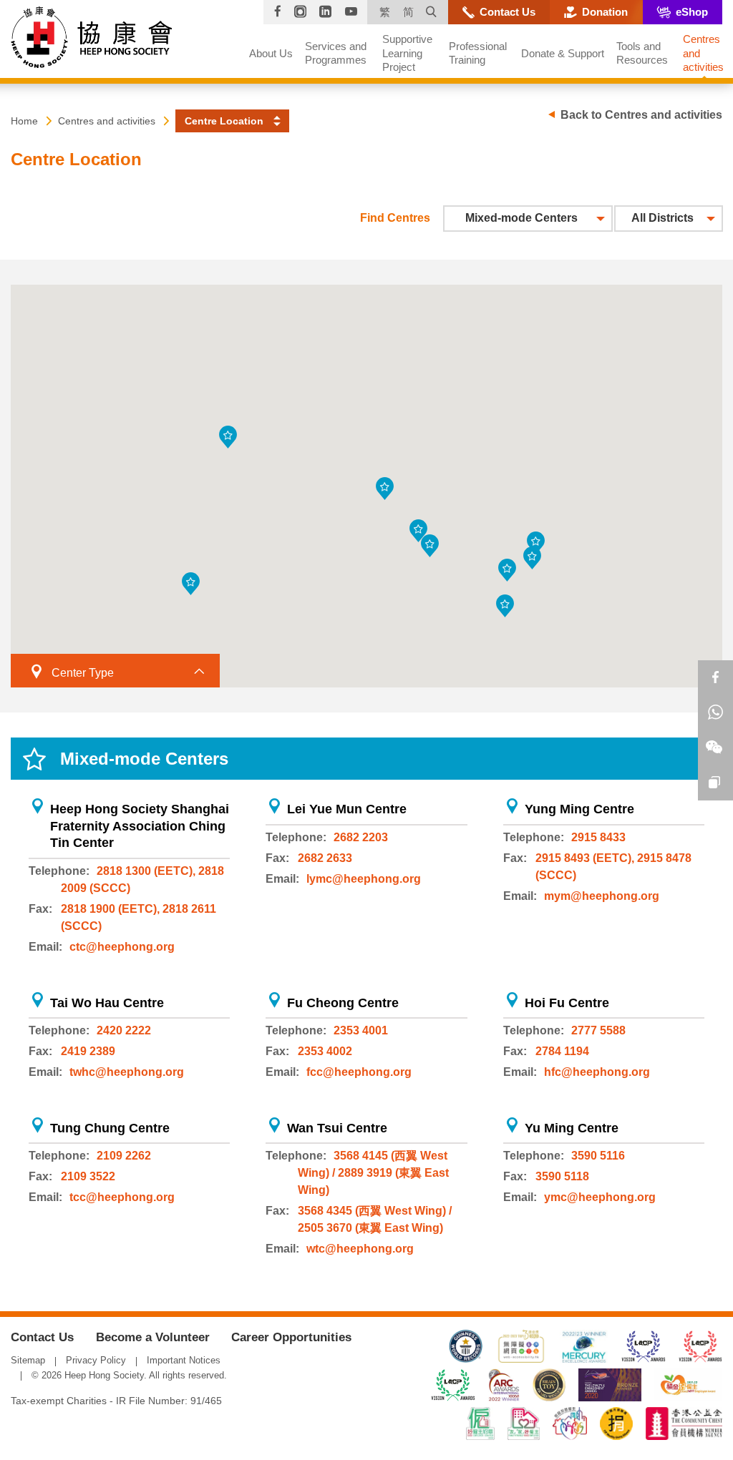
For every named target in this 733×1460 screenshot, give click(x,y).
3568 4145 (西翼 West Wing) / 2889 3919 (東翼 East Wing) (373, 1173)
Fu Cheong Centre (343, 1003)
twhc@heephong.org (126, 1072)
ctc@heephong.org (122, 947)
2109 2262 (124, 1156)
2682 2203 (361, 837)
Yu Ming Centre (571, 1128)
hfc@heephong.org (597, 1072)
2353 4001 (361, 1030)
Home (24, 121)
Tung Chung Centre (110, 1128)
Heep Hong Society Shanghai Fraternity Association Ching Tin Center (139, 826)
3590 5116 (598, 1156)
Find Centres (395, 218)
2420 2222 (124, 1030)
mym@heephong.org (601, 896)
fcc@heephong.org (359, 1072)
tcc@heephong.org (122, 1197)
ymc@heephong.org (600, 1197)
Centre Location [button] (224, 121)
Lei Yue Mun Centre (347, 809)
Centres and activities (106, 121)
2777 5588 (598, 1030)
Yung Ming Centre (579, 809)
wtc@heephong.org (360, 1249)
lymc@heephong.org (363, 879)
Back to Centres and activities (641, 115)
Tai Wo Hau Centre (107, 1003)
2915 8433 (598, 837)
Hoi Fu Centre (567, 1003)
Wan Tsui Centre (337, 1128)
